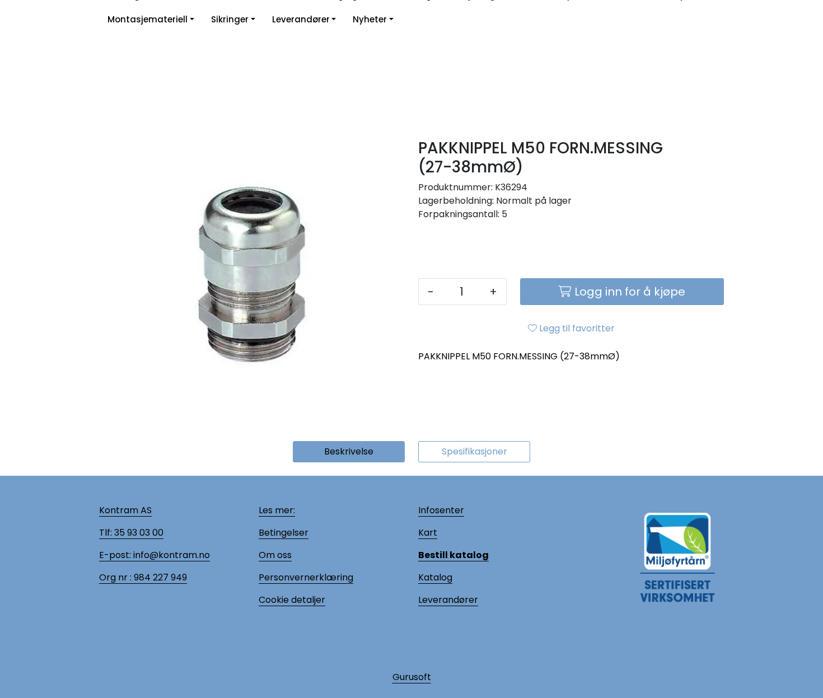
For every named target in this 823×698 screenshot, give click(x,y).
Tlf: (105, 532)
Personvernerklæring (306, 577)
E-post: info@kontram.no (154, 555)
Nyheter (370, 19)
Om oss (275, 555)
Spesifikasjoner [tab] (474, 451)
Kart (427, 532)
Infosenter (441, 510)
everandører (450, 599)
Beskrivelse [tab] (348, 451)
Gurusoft (411, 677)
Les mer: (277, 510)
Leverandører (301, 19)
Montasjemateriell (147, 19)
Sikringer (230, 19)
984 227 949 (159, 577)
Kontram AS (125, 510)
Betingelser (283, 532)
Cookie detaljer (292, 599)
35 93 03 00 (137, 532)
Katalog (435, 577)
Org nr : (115, 577)
